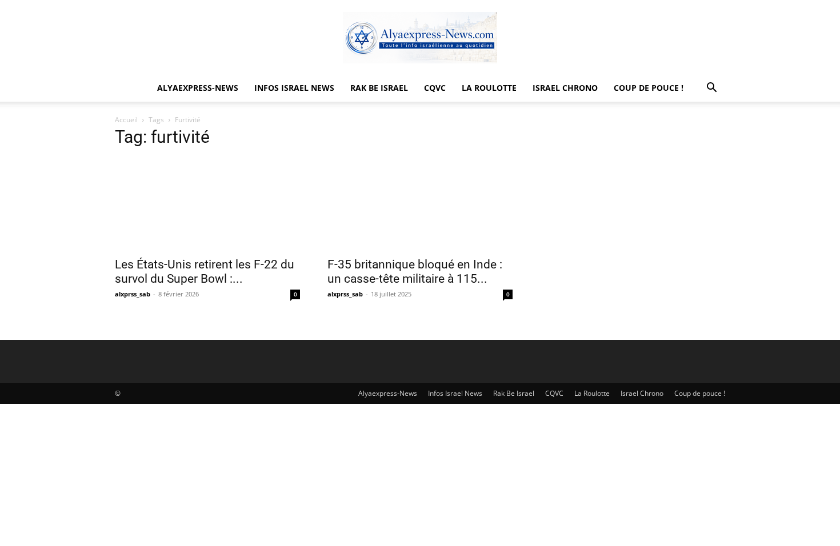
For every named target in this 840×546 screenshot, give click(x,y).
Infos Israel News (294, 87)
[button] (711, 88)
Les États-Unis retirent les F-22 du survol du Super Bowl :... (204, 272)
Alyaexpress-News (197, 87)
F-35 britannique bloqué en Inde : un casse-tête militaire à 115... (414, 272)
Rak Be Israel (379, 87)
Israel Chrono (565, 87)
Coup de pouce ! (648, 87)
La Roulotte (489, 87)
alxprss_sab (132, 294)
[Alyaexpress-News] (420, 37)
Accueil (126, 120)
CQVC (435, 87)
